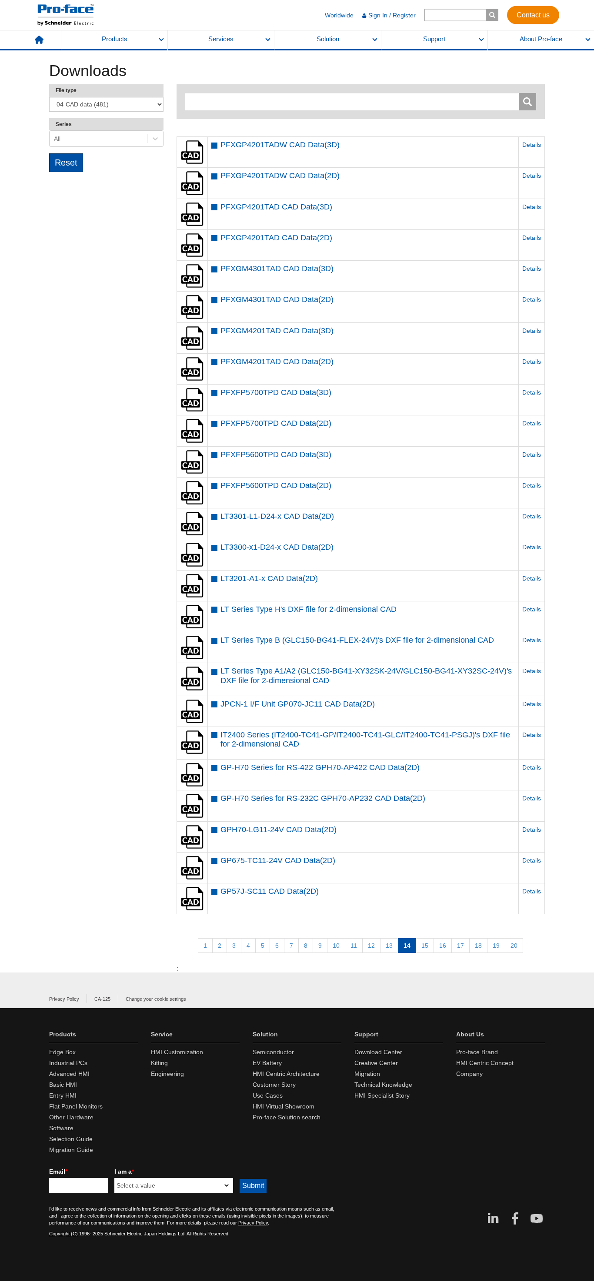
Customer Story (274, 1084)
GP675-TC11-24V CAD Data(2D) (277, 860)
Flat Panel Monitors (76, 1106)
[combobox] (55, 138)
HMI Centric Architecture (286, 1073)
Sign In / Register (392, 15)
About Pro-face (541, 39)
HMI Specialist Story (382, 1095)
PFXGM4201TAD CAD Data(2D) (277, 361)
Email (58, 1171)
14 (407, 945)
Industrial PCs (68, 1062)
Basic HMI (63, 1084)
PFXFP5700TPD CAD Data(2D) (275, 423)
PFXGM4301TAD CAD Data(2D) (277, 299)
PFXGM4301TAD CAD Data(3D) (277, 268)
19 (496, 945)
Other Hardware (71, 1117)
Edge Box (62, 1052)
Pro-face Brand (477, 1052)
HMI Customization (177, 1052)
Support (434, 39)
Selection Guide (71, 1138)
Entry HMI (63, 1095)
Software (61, 1128)
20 (514, 945)
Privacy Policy (64, 999)
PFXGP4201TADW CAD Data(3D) (280, 144)
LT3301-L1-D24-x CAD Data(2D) (277, 516)
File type (66, 90)
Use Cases (268, 1095)
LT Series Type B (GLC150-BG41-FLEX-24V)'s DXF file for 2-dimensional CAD (357, 640)
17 (460, 945)
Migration (367, 1073)
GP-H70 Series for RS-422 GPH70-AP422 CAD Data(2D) (320, 767)
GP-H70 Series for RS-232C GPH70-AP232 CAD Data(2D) (322, 798)
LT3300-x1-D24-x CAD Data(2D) (277, 547)
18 (478, 945)
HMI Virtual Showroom (283, 1106)
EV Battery (267, 1062)
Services (221, 39)
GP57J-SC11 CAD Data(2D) (269, 891)
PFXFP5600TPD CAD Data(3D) (275, 454)
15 (424, 945)
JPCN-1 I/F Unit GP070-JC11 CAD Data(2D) (297, 704)
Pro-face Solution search (286, 1117)
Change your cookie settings (156, 999)
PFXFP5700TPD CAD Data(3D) (275, 392)
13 (389, 945)
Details (531, 144)
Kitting (159, 1062)
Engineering (167, 1073)
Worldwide (339, 15)
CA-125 (102, 999)
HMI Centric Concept (485, 1062)
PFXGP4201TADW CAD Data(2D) (280, 175)
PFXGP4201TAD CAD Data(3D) (276, 206)
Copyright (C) (63, 1233)
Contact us (533, 14)
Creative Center (376, 1062)
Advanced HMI (69, 1073)
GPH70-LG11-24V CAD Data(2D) (278, 829)
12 (371, 945)
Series (64, 124)
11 (353, 945)
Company (469, 1073)
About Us (470, 1034)
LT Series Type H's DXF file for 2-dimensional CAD (308, 609)
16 (442, 945)
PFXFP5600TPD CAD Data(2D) (275, 485)
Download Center (378, 1052)
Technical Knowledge (383, 1084)
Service (162, 1034)
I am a (124, 1171)
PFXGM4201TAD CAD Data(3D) (277, 330)
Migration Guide (71, 1149)
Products (114, 39)
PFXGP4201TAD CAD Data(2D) (276, 237)
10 (336, 945)
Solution (328, 39)
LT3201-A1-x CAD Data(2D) (269, 578)
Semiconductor (273, 1052)
